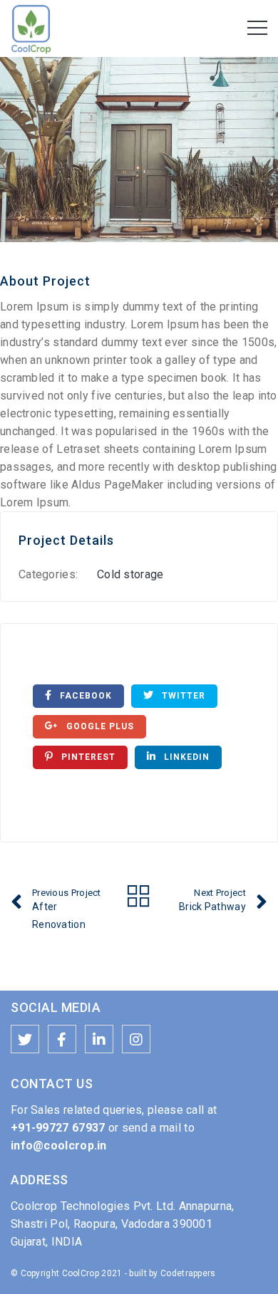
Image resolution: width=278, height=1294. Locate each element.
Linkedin (185, 757)
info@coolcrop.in (59, 1145)
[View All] (139, 898)
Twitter (182, 696)
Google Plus (98, 726)
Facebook (84, 696)
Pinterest (86, 757)
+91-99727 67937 (58, 1127)
